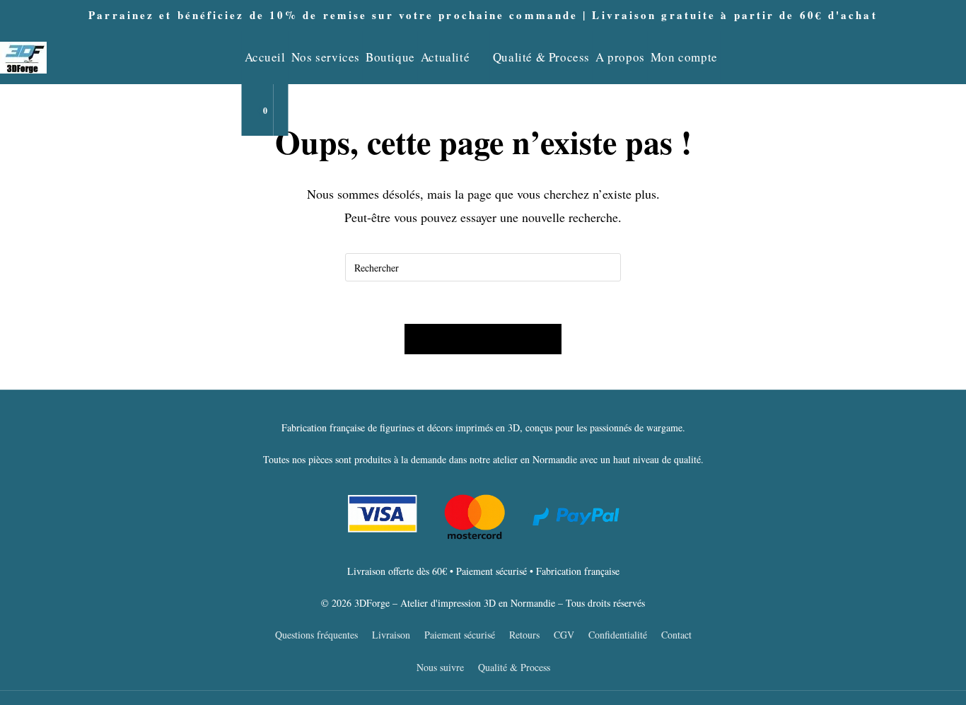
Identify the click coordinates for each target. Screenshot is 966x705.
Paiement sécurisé (459, 634)
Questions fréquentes (316, 634)
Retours (524, 634)
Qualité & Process (514, 667)
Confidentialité (617, 634)
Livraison (391, 634)
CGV (564, 634)
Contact (676, 634)
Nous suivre (440, 667)
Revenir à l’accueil (483, 339)
